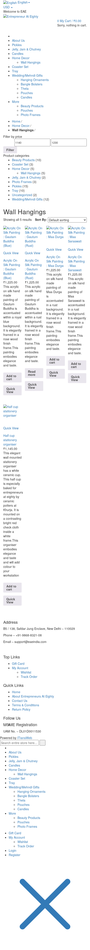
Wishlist (26, 672)
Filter (10, 150)
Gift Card (18, 663)
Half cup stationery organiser (10, 439)
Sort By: (41, 219)
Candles (14, 765)
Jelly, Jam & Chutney (26, 177)
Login (12, 850)
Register (14, 855)
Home (16, 121)
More (12, 813)
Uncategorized (22, 195)
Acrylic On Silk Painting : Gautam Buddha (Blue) (11, 269)
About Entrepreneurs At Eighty (33, 696)
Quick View (10, 390)
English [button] (22, 2)
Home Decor (20, 125)
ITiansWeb (24, 738)
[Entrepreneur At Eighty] (20, 16)
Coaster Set (20, 164)
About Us (15, 752)
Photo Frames (22, 182)
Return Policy (21, 709)
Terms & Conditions (25, 705)
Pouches (23, 804)
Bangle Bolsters (28, 796)
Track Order (29, 676)
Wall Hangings (30, 173)
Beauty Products (23, 160)
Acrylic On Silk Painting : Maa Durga (55, 261)
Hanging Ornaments (31, 791)
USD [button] (6, 7)
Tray (15, 190)
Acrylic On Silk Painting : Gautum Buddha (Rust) (33, 269)
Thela (21, 800)
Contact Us (19, 700)
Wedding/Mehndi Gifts (27, 199)
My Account (20, 668)
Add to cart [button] (11, 377)
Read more (32, 373)
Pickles (17, 186)
